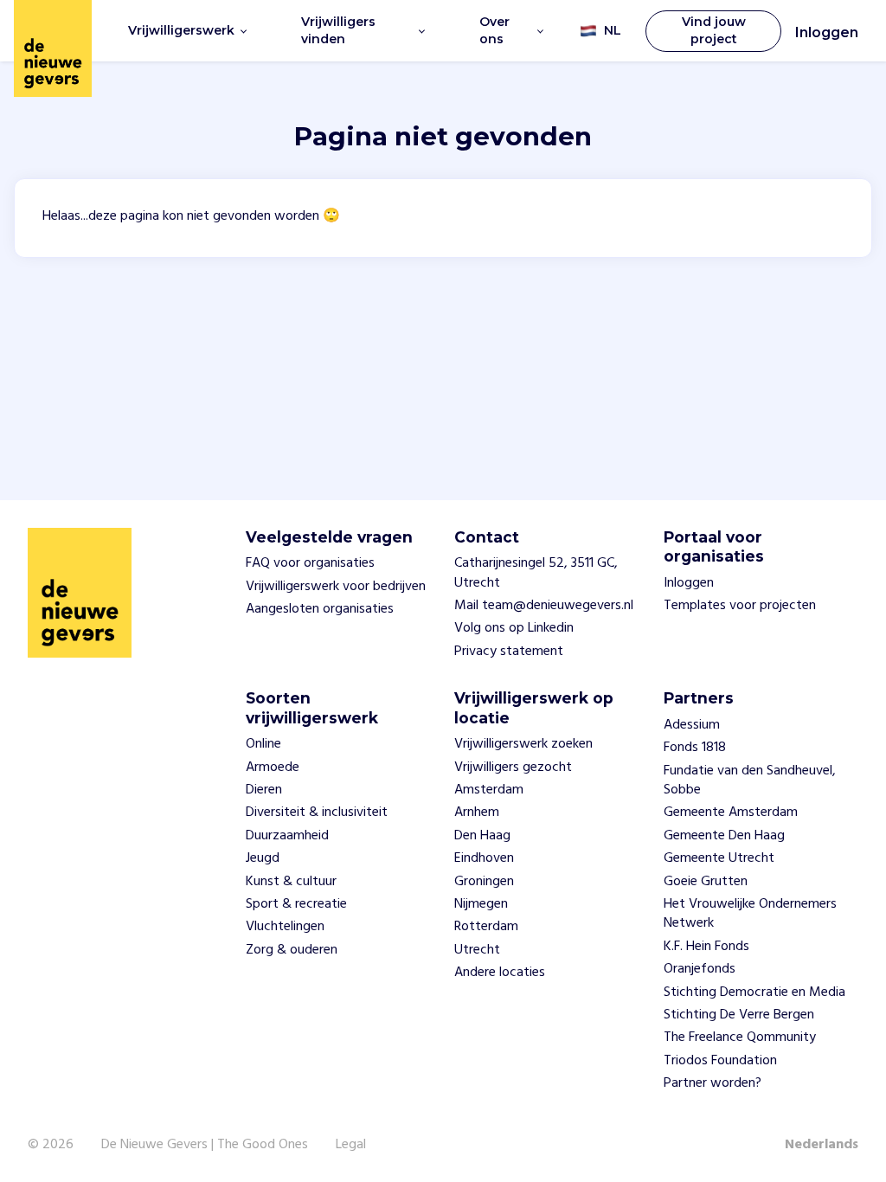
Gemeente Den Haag (724, 836)
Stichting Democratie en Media (754, 992)
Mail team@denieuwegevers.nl (543, 605)
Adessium (692, 725)
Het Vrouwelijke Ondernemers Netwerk (750, 914)
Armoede (272, 767)
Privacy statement (508, 651)
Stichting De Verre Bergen (739, 1015)
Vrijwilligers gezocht (513, 767)
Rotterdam (486, 926)
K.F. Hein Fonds (706, 946)
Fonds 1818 (695, 747)
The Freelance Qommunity (740, 1037)
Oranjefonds (699, 969)
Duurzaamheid (287, 836)
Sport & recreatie (296, 904)
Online (263, 744)
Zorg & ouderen (291, 950)
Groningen (484, 881)
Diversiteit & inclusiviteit (317, 812)
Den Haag (482, 836)
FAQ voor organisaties (310, 563)
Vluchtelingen (285, 926)
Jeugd (262, 858)
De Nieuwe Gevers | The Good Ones (204, 1144)
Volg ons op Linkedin (514, 628)
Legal (351, 1145)
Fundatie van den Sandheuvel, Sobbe (750, 780)
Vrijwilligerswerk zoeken (523, 744)
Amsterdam (488, 790)
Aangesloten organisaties (320, 609)
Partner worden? (712, 1083)
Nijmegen (481, 904)
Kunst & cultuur (291, 881)
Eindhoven (484, 858)
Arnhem (476, 812)
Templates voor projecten (740, 605)
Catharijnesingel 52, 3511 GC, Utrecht (536, 573)
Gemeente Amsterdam (731, 812)
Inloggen (826, 32)
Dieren (264, 790)
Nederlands (821, 1144)
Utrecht (477, 950)
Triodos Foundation (720, 1061)
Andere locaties (499, 972)
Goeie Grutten (706, 881)
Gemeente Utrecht (719, 858)
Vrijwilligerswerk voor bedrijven (336, 586)
